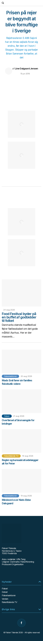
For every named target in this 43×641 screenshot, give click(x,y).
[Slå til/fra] (39, 582)
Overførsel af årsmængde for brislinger (18, 422)
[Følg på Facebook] (21, 623)
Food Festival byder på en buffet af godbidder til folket (19, 317)
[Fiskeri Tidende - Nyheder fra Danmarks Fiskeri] (21, 3)
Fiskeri (6, 416)
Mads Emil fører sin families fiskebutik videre (17, 382)
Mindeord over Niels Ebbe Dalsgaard (16, 501)
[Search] (3, 2)
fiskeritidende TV (11, 456)
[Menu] (40, 3)
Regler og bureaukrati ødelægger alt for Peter (20, 461)
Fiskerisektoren (10, 376)
